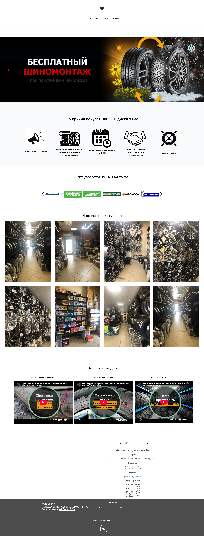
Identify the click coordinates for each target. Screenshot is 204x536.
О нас (97, 18)
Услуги (105, 18)
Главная (88, 18)
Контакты (115, 18)
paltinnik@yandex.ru (133, 477)
